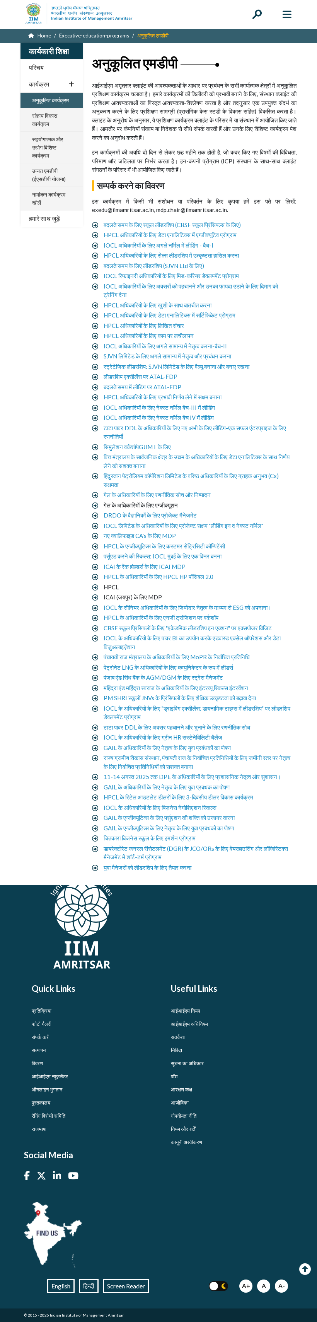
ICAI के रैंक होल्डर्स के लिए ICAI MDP (145, 566)
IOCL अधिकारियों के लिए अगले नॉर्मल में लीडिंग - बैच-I (158, 245)
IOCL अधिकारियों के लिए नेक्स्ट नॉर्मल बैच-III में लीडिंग (159, 407)
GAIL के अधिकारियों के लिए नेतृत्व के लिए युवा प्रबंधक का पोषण (167, 787)
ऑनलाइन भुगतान (47, 1089)
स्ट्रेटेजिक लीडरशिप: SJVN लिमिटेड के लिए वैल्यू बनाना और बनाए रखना (176, 366)
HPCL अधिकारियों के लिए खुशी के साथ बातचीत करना (157, 305)
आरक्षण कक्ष (181, 1089)
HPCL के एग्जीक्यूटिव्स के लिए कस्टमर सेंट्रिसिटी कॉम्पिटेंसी (164, 546)
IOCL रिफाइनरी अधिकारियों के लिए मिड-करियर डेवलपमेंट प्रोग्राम (171, 275)
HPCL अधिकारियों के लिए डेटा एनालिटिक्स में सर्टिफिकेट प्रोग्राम (169, 315)
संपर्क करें (40, 1037)
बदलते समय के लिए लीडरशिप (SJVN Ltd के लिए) (154, 265)
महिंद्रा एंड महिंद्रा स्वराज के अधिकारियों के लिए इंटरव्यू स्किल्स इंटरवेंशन (176, 687)
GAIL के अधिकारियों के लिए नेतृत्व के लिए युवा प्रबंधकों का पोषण (167, 747)
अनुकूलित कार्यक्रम (50, 100)
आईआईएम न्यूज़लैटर (50, 1076)
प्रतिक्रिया (41, 1011)
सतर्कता (178, 1037)
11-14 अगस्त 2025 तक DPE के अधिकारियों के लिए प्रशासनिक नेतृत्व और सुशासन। (192, 776)
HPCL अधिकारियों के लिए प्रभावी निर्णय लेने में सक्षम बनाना (163, 397)
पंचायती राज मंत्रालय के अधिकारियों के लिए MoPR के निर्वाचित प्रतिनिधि (177, 656)
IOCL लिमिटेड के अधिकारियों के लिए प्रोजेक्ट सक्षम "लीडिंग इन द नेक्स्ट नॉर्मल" (183, 525)
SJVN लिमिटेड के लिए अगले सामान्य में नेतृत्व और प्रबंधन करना (167, 356)
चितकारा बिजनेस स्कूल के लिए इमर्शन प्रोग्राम (150, 838)
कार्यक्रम (39, 84)
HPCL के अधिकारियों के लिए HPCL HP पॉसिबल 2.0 (158, 576)
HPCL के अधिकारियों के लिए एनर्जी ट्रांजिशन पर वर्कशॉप (161, 617)
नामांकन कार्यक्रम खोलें (48, 198)
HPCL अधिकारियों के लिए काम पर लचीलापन (149, 335)
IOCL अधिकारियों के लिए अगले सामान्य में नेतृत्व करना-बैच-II (165, 346)
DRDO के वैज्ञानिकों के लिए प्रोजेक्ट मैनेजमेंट (150, 515)
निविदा (176, 1050)
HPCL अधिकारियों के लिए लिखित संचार (144, 325)
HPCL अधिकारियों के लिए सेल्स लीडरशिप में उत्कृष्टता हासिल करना (171, 255)
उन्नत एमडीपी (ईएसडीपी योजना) (49, 175)
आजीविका (180, 1103)
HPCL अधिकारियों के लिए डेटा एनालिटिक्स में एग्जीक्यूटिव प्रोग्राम (170, 234)
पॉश (174, 1076)
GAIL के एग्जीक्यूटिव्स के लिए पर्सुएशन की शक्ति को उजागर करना (169, 817)
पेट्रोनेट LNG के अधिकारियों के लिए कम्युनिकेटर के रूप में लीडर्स (168, 667)
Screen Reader (126, 1286)
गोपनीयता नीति (183, 1116)
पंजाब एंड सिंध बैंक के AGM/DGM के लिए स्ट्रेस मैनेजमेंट (163, 677)
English (60, 1286)
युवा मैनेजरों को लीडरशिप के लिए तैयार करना (147, 867)
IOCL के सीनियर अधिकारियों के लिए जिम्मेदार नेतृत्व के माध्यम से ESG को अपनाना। (187, 607)
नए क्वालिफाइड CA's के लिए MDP (140, 535)
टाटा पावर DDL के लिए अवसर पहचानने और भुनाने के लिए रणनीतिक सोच (177, 727)
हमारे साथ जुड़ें (44, 218)
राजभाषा (39, 1129)
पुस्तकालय (41, 1103)
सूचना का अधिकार (187, 1063)
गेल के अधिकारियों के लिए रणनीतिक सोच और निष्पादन (157, 494)
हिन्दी (88, 1286)
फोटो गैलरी (41, 1024)
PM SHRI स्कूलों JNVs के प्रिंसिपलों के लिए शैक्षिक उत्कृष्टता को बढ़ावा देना (180, 697)
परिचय (36, 67)
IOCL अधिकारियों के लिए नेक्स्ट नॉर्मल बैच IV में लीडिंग (159, 417)
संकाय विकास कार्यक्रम (44, 119)
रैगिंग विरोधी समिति (48, 1116)
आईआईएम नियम (185, 1011)
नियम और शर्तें (183, 1129)
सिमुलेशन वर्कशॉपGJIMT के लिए (137, 446)
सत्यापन (39, 1050)
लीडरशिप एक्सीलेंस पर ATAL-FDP (140, 376)
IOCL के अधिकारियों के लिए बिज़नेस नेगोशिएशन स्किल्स (160, 807)
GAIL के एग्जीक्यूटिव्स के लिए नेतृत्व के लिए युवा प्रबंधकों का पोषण (169, 828)
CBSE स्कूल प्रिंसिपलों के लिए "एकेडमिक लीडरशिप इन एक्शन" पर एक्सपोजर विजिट (188, 628)
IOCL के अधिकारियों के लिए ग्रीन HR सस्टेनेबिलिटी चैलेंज (163, 737)
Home (43, 35)
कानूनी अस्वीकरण (186, 1142)
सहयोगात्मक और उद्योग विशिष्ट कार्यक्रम (47, 147)
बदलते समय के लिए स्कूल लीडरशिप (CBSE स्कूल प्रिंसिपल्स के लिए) (172, 224)
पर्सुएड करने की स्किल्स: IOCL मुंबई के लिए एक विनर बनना (163, 556)
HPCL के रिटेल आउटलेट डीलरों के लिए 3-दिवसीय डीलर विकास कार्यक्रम (178, 797)
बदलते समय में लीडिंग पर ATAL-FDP (142, 387)
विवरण (37, 1063)
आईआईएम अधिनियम (189, 1024)
